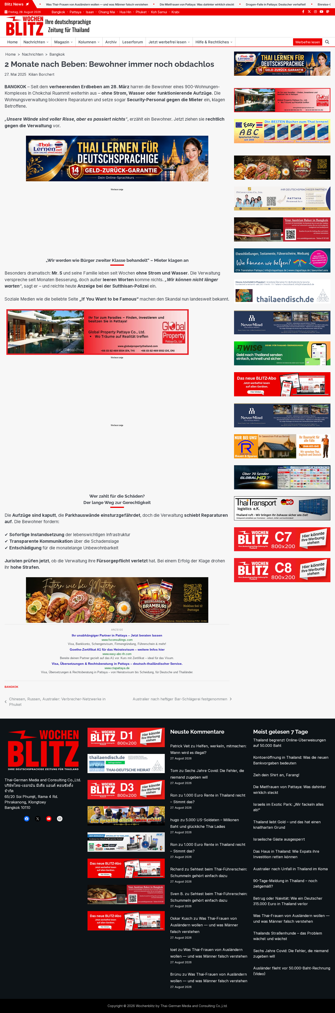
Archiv (111, 42)
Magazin (61, 42)
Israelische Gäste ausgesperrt (279, 839)
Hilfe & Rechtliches (212, 42)
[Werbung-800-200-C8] (282, 581)
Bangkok (58, 12)
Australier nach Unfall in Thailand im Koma (290, 869)
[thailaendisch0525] (282, 302)
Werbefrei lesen (307, 42)
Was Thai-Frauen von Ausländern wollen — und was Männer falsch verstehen (66, 4)
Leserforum (132, 42)
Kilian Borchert (41, 74)
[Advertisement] (117, 223)
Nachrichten (34, 42)
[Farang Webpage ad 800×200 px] (282, 240)
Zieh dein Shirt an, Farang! (276, 775)
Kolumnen (87, 42)
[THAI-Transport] (282, 519)
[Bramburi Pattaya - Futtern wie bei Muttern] (117, 621)
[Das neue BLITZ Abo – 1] (282, 395)
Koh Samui (159, 12)
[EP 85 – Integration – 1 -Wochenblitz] (126, 824)
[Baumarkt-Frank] (282, 457)
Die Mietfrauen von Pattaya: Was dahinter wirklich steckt (166, 4)
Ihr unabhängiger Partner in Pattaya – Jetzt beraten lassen (117, 635)
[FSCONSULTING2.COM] (282, 209)
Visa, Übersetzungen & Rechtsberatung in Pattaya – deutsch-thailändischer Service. (117, 663)
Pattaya (75, 12)
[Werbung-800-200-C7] (282, 550)
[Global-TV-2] (282, 488)
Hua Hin (125, 12)
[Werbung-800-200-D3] (126, 798)
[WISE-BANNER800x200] (282, 364)
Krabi (175, 12)
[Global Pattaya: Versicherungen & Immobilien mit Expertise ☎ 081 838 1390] (117, 353)
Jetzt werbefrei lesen (167, 42)
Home (12, 42)
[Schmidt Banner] (282, 333)
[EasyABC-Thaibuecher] (282, 142)
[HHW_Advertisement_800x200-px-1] (126, 850)
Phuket (141, 12)
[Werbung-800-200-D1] (126, 745)
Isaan (90, 12)
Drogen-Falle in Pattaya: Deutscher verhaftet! (245, 4)
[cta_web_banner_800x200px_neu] (282, 271)
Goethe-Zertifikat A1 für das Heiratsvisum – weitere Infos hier (117, 649)
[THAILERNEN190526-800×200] (117, 180)
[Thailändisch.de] (126, 771)
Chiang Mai (106, 12)
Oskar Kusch (181, 918)
